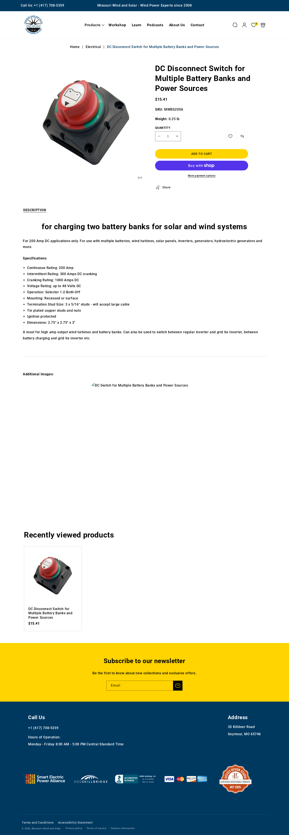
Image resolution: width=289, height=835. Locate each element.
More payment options (202, 175)
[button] (94, 25)
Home (75, 47)
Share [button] (166, 187)
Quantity (162, 127)
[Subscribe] (177, 686)
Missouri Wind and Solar (46, 828)
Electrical (93, 47)
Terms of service (97, 828)
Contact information (123, 828)
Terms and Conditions (38, 822)
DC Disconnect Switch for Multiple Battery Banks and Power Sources (53, 575)
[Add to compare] (242, 136)
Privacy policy (74, 828)
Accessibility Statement (75, 822)
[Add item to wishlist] (230, 136)
